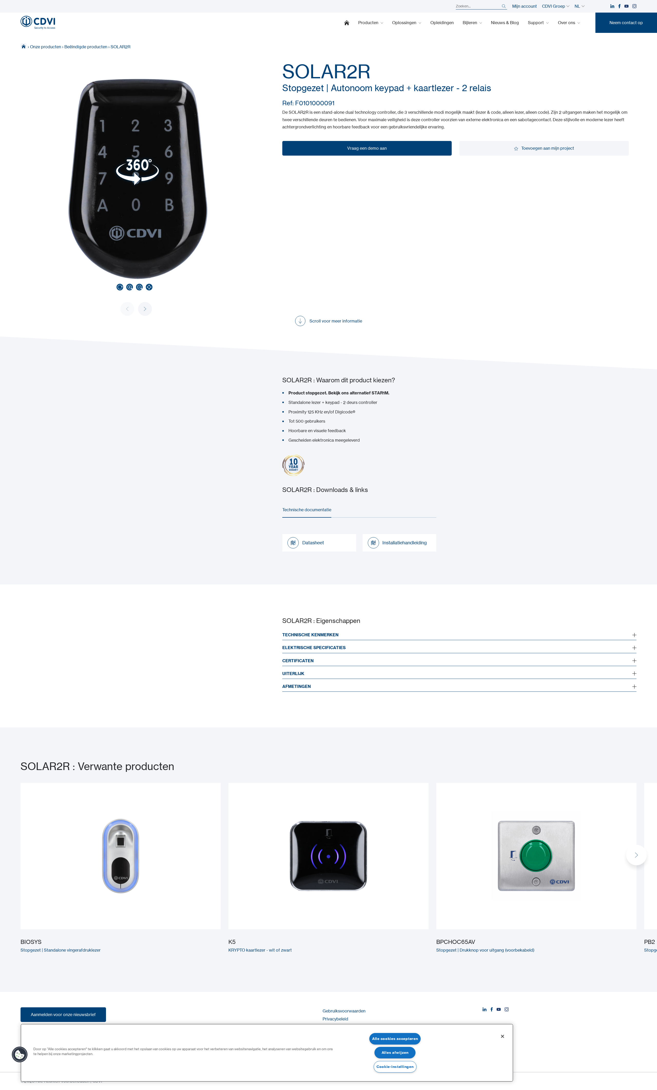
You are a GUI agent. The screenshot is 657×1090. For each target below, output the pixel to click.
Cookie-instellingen (395, 1066)
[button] (145, 309)
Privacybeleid (335, 1018)
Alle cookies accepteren (395, 1038)
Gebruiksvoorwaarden (344, 1010)
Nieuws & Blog (505, 22)
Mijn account (524, 6)
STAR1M (380, 392)
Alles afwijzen (395, 1052)
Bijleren (470, 22)
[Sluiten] (502, 1036)
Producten (368, 22)
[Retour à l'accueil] (38, 23)
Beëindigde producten (85, 46)
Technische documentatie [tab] (306, 509)
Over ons (567, 22)
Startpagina (346, 22)
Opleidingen (442, 22)
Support (536, 22)
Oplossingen (404, 22)
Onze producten (45, 46)
